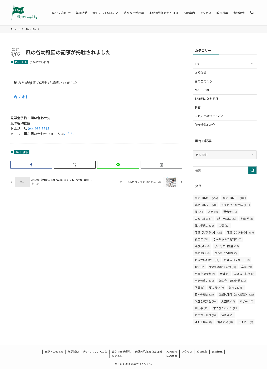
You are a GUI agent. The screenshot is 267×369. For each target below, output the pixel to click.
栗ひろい (202, 246)
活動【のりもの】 (240, 232)
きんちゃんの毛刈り (227, 239)
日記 (197, 64)
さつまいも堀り (225, 253)
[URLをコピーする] (161, 165)
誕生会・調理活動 (232, 281)
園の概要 (171, 356)
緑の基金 (117, 356)
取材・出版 (21, 62)
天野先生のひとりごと (209, 116)
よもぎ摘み (203, 322)
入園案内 (171, 352)
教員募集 (201, 352)
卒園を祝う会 (205, 274)
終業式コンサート (237, 260)
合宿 (224, 225)
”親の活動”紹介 (205, 125)
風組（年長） (206, 198)
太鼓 (224, 274)
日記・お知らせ (54, 352)
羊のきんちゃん (225, 308)
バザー (246, 301)
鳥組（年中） (234, 198)
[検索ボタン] (252, 12)
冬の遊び (202, 253)
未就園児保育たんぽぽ (148, 352)
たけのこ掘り (244, 274)
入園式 (228, 301)
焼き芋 (227, 315)
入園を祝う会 (206, 301)
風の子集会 (204, 225)
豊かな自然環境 (121, 352)
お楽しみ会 (203, 219)
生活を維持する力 (222, 267)
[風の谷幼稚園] (24, 12)
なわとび (236, 287)
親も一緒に (226, 219)
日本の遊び (204, 294)
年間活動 (73, 352)
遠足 (213, 212)
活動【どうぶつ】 (208, 232)
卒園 (246, 267)
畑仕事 (201, 308)
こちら (69, 133)
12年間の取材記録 (206, 98)
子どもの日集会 (226, 246)
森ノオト (21, 96)
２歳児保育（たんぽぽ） (236, 294)
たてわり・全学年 (235, 205)
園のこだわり (203, 81)
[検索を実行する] (252, 170)
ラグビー (245, 322)
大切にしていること (95, 352)
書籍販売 (217, 352)
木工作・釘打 (206, 315)
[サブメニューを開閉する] (252, 64)
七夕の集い (204, 281)
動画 (197, 107)
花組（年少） (206, 205)
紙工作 (201, 239)
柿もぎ (247, 219)
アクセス (187, 352)
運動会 (230, 212)
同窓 (199, 287)
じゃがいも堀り (207, 260)
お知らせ (200, 72)
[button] (31, 165)
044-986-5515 (38, 128)
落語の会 (225, 322)
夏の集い (216, 287)
